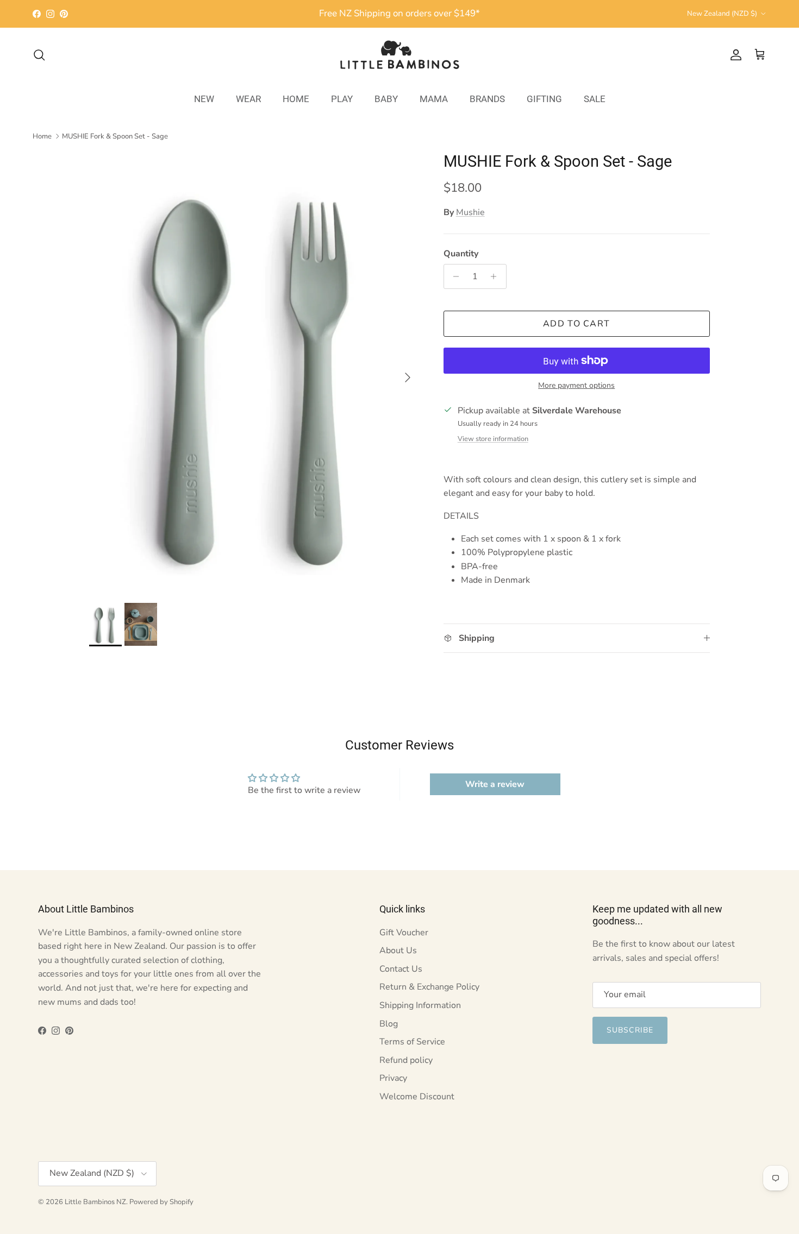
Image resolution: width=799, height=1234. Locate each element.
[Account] (733, 54)
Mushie (470, 212)
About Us (398, 950)
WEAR (248, 98)
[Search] (39, 54)
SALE (595, 98)
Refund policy (406, 1060)
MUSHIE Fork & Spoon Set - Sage (115, 136)
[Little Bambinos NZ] (400, 55)
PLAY (342, 98)
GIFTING (544, 98)
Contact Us (400, 969)
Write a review (495, 784)
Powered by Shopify (161, 1202)
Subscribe (630, 1030)
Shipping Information (420, 1005)
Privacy (393, 1078)
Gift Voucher (403, 933)
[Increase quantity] (496, 276)
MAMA (434, 98)
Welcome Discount (416, 1097)
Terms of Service (412, 1042)
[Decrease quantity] (453, 276)
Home (42, 136)
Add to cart (576, 324)
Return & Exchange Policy (429, 987)
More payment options (576, 386)
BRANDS (487, 98)
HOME (296, 98)
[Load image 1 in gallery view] (254, 372)
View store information (493, 439)
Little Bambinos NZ (95, 1202)
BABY (386, 98)
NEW (204, 98)
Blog (388, 1024)
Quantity (461, 254)
